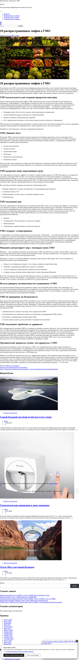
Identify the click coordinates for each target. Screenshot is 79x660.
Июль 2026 (7, 621)
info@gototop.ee (57, 491)
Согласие (49, 491)
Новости (7, 14)
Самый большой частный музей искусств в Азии (25, 417)
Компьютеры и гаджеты (12, 15)
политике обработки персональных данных (20, 651)
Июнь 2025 (7, 644)
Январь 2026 (8, 632)
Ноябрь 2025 (8, 635)
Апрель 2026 (8, 626)
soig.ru (2, 4)
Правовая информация (23, 491)
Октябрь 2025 (8, 637)
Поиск (2, 583)
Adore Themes (53, 483)
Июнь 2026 (7, 623)
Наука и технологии (12, 365)
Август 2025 (8, 640)
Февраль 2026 (8, 630)
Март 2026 (7, 628)
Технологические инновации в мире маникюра (24, 505)
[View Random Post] (1, 22)
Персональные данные (38, 491)
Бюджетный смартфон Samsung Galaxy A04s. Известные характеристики (24, 600)
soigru (17, 35)
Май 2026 (7, 625)
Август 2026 (8, 619)
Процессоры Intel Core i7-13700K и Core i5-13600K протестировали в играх (25, 595)
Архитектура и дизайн (11, 17)
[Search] (1, 24)
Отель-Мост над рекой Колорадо (17, 567)
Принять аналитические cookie (14, 655)
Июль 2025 (7, 642)
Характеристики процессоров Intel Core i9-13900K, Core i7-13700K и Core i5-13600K (28, 599)
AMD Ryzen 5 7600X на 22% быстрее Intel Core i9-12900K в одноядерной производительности (31, 602)
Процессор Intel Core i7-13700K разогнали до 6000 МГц (18, 597)
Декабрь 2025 (8, 633)
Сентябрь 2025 (8, 639)
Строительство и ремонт (12, 19)
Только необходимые (33, 655)
